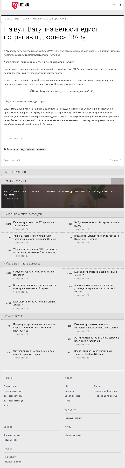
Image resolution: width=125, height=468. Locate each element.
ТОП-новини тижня (13, 396)
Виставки (69, 391)
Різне (67, 401)
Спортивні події (72, 396)
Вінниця (42, 149)
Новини (25, 19)
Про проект (10, 457)
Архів (16, 19)
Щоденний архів (73, 435)
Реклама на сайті (12, 462)
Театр (97, 386)
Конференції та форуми (105, 396)
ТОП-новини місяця (13, 401)
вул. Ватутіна (28, 149)
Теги (6, 405)
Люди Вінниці (10, 440)
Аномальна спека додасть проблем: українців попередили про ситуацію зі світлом (94, 288)
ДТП (17, 149)
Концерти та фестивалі (105, 391)
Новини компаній (12, 391)
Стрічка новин (11, 386)
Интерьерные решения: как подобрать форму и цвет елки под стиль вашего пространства (34, 327)
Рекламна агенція (73, 418)
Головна (7, 19)
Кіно (67, 386)
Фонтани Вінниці (12, 435)
